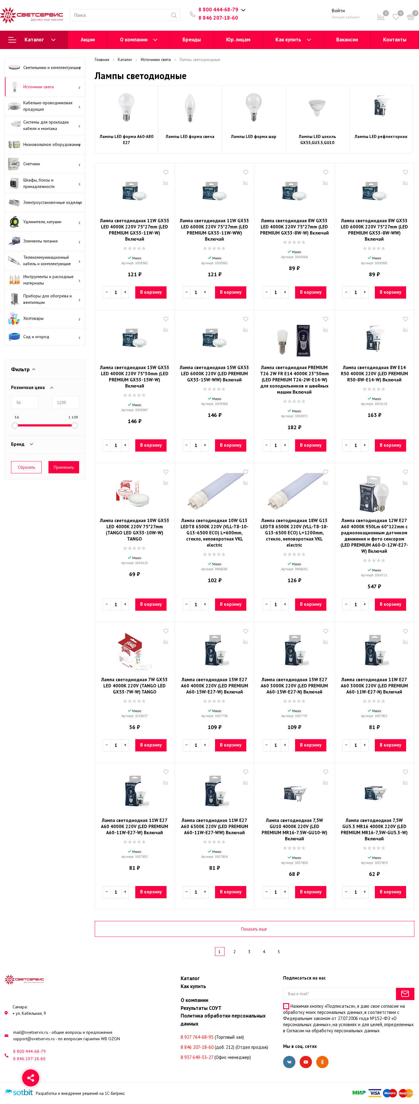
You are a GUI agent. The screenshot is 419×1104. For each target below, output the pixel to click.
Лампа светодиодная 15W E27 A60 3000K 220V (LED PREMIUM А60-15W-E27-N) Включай (294, 686)
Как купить (288, 39)
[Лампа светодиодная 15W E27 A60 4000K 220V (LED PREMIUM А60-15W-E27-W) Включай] (215, 650)
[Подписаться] (405, 994)
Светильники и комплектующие (52, 67)
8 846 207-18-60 (218, 17)
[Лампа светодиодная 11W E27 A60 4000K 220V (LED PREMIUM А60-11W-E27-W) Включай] (135, 791)
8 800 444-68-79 (218, 9)
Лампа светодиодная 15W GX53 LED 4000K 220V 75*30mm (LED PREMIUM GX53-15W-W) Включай (134, 377)
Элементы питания (40, 241)
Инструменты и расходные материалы (48, 280)
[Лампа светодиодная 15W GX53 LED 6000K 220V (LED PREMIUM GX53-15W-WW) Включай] (215, 338)
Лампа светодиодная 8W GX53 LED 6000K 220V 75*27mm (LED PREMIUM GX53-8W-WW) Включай (374, 230)
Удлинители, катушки (42, 221)
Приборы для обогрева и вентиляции (47, 299)
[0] (410, 18)
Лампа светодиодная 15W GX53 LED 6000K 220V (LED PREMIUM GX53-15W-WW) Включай (214, 374)
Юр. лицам (238, 39)
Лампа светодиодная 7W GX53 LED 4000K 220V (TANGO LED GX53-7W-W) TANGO (134, 686)
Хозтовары (33, 318)
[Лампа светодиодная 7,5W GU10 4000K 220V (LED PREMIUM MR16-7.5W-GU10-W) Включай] (294, 791)
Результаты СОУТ (201, 1008)
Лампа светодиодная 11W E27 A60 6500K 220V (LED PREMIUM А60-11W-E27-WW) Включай (214, 826)
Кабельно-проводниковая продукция (47, 106)
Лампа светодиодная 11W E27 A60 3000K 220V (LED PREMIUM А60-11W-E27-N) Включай (374, 686)
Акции (88, 39)
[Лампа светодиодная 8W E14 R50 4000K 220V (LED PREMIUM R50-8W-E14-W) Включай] (374, 338)
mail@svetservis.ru (30, 1032)
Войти (338, 10)
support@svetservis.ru (34, 1038)
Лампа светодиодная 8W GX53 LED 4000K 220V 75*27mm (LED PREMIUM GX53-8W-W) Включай (294, 227)
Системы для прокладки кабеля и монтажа (46, 125)
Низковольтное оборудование (52, 144)
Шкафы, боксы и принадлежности (39, 183)
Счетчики (31, 163)
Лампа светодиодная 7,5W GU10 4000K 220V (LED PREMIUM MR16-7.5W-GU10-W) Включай (294, 829)
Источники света (38, 87)
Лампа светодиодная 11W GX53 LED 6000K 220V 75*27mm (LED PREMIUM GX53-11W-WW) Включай (214, 230)
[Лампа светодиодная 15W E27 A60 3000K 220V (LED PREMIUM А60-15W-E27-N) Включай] (294, 650)
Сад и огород (36, 336)
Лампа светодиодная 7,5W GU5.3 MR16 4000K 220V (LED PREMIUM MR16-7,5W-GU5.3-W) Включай (374, 829)
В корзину (151, 292)
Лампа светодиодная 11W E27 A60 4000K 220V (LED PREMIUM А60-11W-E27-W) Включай (134, 826)
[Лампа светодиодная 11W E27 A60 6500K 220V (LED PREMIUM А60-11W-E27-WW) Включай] (215, 791)
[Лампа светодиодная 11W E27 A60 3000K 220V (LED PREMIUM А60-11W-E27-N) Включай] (374, 650)
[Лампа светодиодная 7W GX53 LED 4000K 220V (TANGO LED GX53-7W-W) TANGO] (135, 650)
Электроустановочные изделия (52, 202)
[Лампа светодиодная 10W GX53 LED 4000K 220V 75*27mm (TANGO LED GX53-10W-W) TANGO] (135, 491)
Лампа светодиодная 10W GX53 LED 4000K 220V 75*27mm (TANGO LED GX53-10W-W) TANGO (134, 530)
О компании (134, 39)
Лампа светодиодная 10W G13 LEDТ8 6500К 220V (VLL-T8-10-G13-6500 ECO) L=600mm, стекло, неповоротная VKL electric (214, 533)
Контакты (394, 39)
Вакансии (347, 39)
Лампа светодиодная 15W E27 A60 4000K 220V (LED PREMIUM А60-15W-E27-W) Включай (214, 686)
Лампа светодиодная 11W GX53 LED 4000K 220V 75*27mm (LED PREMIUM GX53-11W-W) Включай (134, 230)
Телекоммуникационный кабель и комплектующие (47, 260)
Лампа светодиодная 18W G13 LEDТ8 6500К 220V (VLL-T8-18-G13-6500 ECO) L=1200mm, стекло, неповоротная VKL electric (294, 533)
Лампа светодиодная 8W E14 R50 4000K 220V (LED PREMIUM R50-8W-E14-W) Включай (374, 374)
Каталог (34, 39)
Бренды (192, 39)
